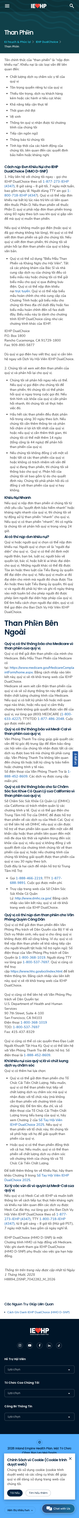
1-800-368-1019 (32, 957)
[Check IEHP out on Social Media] (20, 1345)
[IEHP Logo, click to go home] (39, 6)
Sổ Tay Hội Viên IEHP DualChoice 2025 (36, 1122)
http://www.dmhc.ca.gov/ (33, 898)
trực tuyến (22, 291)
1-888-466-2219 (29, 878)
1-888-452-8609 (37, 1055)
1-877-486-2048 (50, 719)
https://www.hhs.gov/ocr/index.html (36, 971)
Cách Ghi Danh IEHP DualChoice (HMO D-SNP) (38, 1312)
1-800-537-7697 (36, 962)
